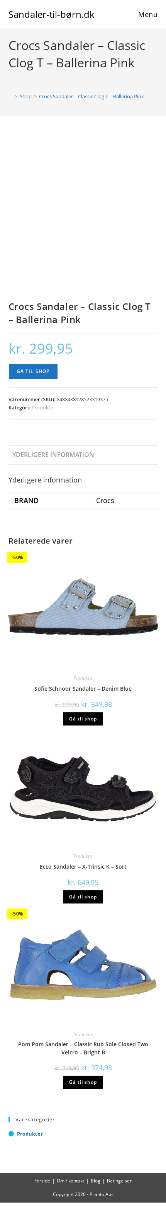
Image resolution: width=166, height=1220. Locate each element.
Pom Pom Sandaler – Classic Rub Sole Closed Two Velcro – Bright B (83, 1048)
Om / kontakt (70, 1180)
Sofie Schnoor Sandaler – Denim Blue (83, 688)
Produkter (43, 407)
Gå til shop (33, 371)
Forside (42, 1180)
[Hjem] (10, 96)
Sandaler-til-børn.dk (51, 14)
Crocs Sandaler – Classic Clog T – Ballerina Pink (91, 96)
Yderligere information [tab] (53, 454)
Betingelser (119, 1180)
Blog (95, 1180)
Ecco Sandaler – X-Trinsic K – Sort (83, 866)
